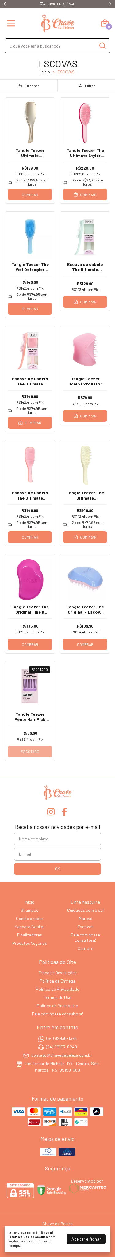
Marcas (85, 918)
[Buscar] (102, 45)
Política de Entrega (57, 980)
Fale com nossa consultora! (85, 937)
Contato (86, 948)
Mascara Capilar (29, 926)
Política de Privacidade (57, 989)
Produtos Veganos (29, 943)
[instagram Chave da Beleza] (51, 811)
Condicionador (29, 918)
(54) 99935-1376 (61, 1038)
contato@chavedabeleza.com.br (61, 1055)
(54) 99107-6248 (61, 1046)
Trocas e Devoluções (58, 972)
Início (45, 72)
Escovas (86, 926)
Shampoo (30, 910)
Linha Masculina (85, 901)
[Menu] (12, 23)
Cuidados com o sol (85, 910)
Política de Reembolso (57, 1005)
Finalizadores (29, 934)
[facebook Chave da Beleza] (64, 811)
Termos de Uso (57, 997)
